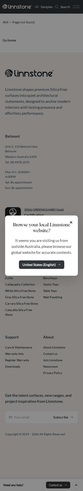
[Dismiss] (71, 222)
